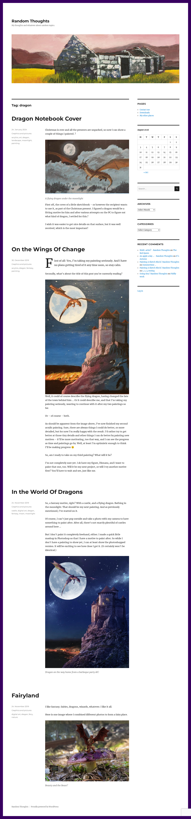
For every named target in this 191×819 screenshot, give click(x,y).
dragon (26, 137)
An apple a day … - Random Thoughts (156, 256)
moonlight (27, 140)
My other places (147, 115)
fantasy (30, 268)
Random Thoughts (30, 21)
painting (16, 143)
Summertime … (149, 265)
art (20, 137)
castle (14, 510)
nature (15, 717)
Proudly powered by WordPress (45, 807)
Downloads (145, 112)
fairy (31, 714)
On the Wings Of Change (48, 249)
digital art (22, 510)
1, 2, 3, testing (148, 271)
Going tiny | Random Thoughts (153, 274)
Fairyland (25, 695)
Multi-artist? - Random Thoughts (155, 250)
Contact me (145, 110)
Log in (140, 291)
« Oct (146, 172)
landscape (16, 140)
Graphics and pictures (21, 133)
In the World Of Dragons (47, 491)
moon (21, 513)
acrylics (15, 137)
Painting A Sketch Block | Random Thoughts (159, 262)
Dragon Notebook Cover (47, 118)
